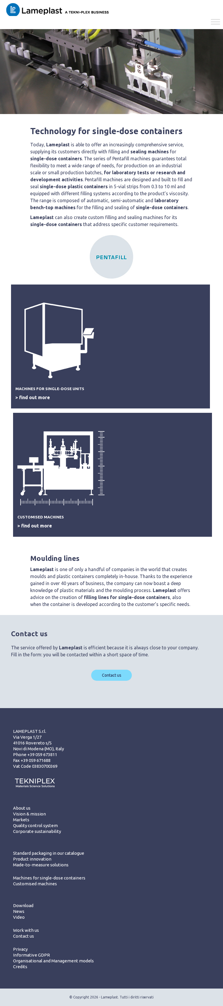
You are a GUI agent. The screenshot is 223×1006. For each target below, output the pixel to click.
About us (21, 808)
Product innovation (32, 858)
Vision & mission (29, 813)
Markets (21, 819)
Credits (20, 966)
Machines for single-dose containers (49, 877)
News (18, 911)
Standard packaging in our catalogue (48, 853)
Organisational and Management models (53, 960)
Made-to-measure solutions (41, 864)
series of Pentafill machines (121, 158)
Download (23, 905)
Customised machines (35, 883)
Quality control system (35, 825)
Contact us (111, 675)
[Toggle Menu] (215, 22)
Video (19, 917)
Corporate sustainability (37, 831)
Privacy (20, 949)
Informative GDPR (31, 954)
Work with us (26, 930)
